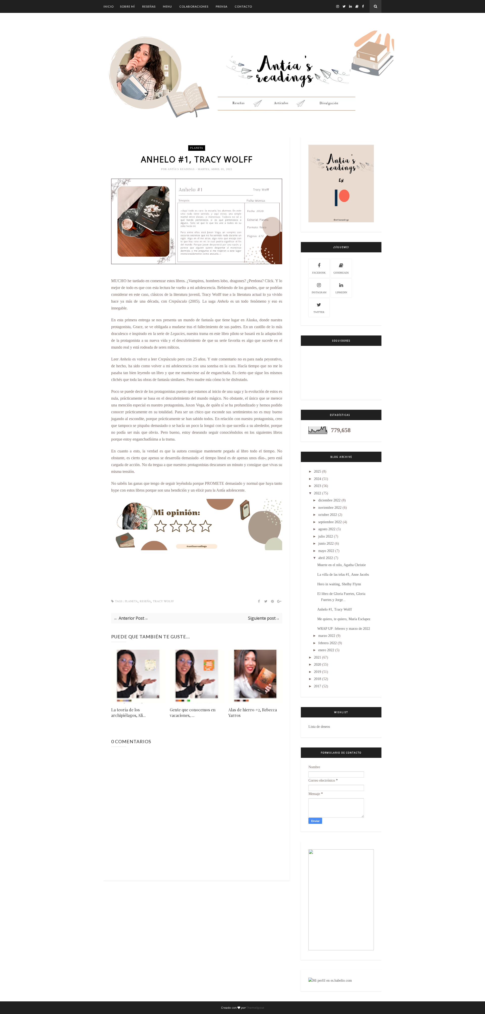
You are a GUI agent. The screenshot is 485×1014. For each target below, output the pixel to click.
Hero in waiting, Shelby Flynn (339, 584)
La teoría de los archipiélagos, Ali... (128, 712)
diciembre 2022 (329, 500)
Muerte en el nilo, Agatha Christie (341, 565)
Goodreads (341, 272)
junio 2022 (326, 543)
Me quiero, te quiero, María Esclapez (343, 619)
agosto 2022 (326, 529)
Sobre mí (127, 6)
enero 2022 (326, 650)
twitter (318, 312)
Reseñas (149, 6)
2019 (317, 672)
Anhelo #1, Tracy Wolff (334, 609)
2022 (317, 493)
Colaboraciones (193, 6)
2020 (317, 664)
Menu (167, 6)
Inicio (109, 6)
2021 (317, 657)
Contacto (243, 6)
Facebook (319, 272)
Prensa (221, 6)
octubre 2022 (327, 515)
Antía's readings (182, 169)
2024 (317, 479)
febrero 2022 (327, 643)
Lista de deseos (319, 727)
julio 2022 (325, 536)
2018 (317, 679)
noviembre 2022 (330, 508)
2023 (317, 486)
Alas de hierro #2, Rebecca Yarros (252, 712)
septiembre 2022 (330, 522)
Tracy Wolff (163, 601)
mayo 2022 (326, 551)
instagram (319, 292)
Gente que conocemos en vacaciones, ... (192, 712)
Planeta (196, 148)
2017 (317, 686)
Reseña (145, 601)
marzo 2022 (326, 636)
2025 (317, 471)
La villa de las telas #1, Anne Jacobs (343, 574)
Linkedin (341, 292)
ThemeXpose (255, 1007)
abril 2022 (325, 558)
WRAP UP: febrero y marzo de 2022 (343, 629)
